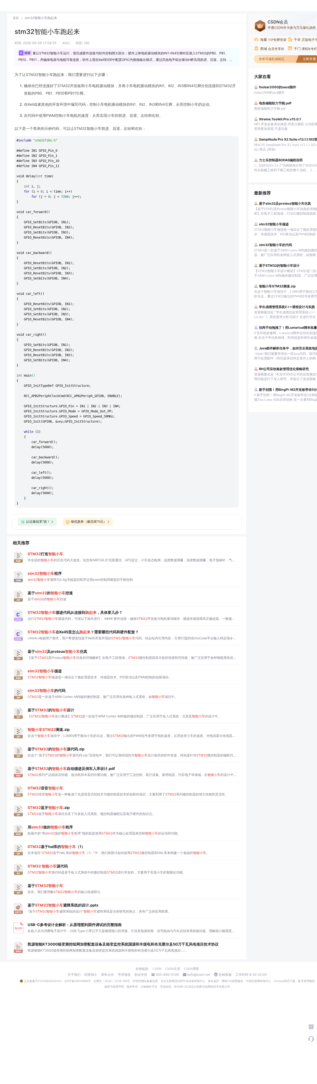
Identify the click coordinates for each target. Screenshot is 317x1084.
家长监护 (213, 981)
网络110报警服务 (232, 981)
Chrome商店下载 (284, 981)
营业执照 (165, 986)
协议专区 (140, 974)
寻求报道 (124, 974)
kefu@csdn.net (198, 974)
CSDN (157, 969)
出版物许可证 (149, 986)
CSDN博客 (191, 969)
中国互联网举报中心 (258, 981)
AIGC (66, 43)
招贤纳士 (90, 974)
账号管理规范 (306, 981)
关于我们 (74, 974)
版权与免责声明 (114, 986)
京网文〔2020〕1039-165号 (112, 981)
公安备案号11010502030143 (42, 981)
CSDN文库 (172, 969)
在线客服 (225, 974)
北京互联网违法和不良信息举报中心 (183, 981)
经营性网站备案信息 (145, 981)
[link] (16, 18)
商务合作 (107, 974)
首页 (16, 18)
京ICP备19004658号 (77, 981)
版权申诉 (132, 986)
